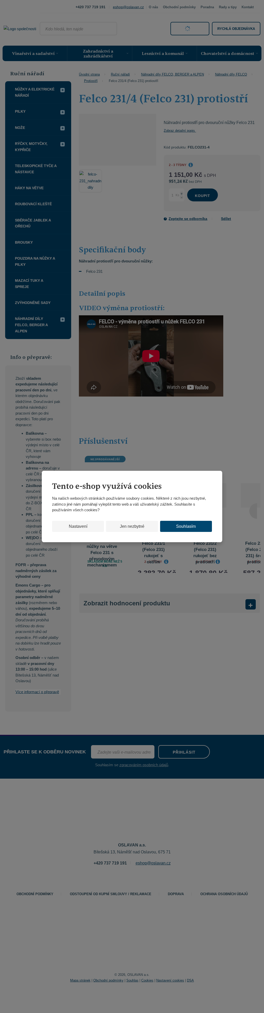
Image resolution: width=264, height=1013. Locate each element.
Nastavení (78, 526)
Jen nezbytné (132, 526)
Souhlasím (186, 526)
